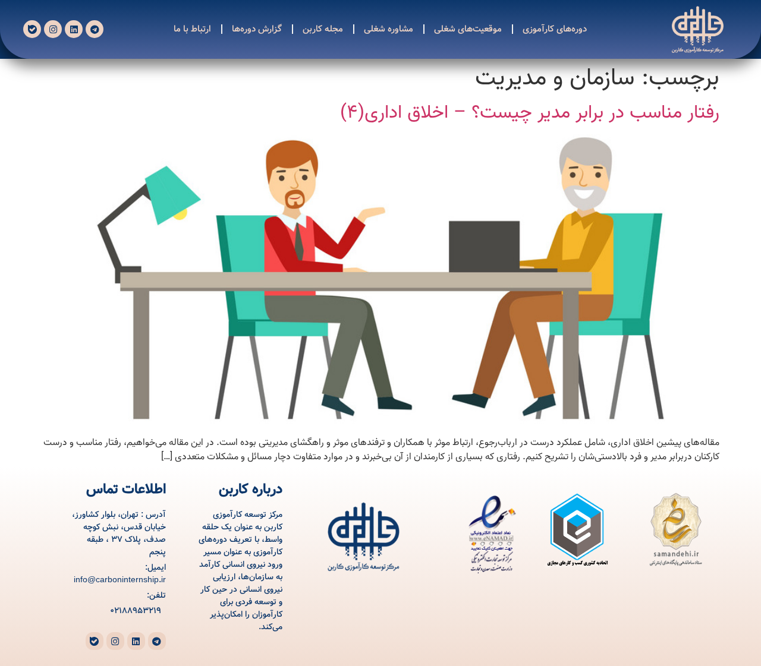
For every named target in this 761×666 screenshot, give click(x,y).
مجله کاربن (323, 29)
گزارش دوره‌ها (257, 29)
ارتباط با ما (193, 29)
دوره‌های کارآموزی (555, 29)
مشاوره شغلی (389, 29)
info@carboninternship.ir (120, 579)
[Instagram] (53, 29)
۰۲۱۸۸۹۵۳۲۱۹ (135, 610)
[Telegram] (94, 29)
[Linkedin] (74, 29)
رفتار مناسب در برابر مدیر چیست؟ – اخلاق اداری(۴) (529, 112)
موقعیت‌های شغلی (468, 29)
